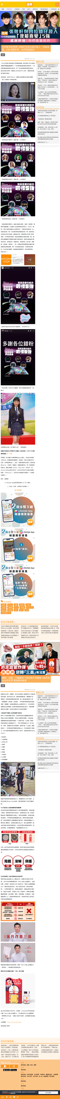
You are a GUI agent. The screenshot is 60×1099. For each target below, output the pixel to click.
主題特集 (17, 9)
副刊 (29, 9)
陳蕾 (16, 605)
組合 (16, 610)
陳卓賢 (22, 607)
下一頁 (9, 453)
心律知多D (54, 9)
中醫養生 (42, 1074)
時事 (23, 9)
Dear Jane (30, 607)
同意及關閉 (48, 1092)
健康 (3, 9)
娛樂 (3, 55)
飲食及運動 (30, 1074)
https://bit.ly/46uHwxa (14, 1022)
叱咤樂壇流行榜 (6, 613)
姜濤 (27, 610)
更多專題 (51, 1076)
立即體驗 (18, 490)
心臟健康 (55, 1074)
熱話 (31, 1065)
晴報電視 (9, 9)
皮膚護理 (45, 1076)
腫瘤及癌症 (49, 1074)
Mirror (10, 605)
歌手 (21, 610)
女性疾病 (35, 1076)
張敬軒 (4, 605)
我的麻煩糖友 (44, 9)
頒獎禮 (10, 610)
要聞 (28, 1065)
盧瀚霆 (10, 607)
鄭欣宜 (4, 610)
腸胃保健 (23, 1076)
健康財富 (35, 9)
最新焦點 (23, 1065)
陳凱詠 (22, 605)
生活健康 (36, 1074)
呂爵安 (4, 607)
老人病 (40, 1076)
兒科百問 (29, 1076)
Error (16, 607)
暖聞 (35, 1065)
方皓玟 (28, 605)
